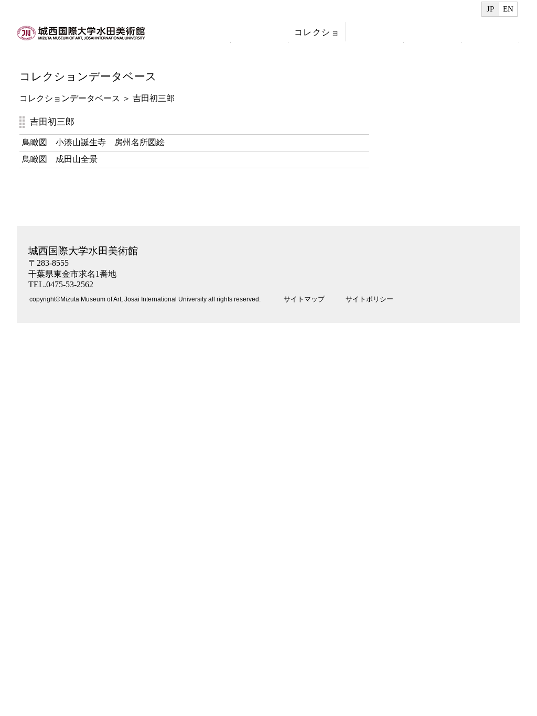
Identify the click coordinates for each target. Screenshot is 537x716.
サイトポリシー (369, 299)
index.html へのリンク (82, 39)
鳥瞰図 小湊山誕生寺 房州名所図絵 (93, 142)
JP (490, 9)
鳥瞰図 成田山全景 (60, 159)
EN (508, 9)
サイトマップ (304, 299)
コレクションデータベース (69, 98)
